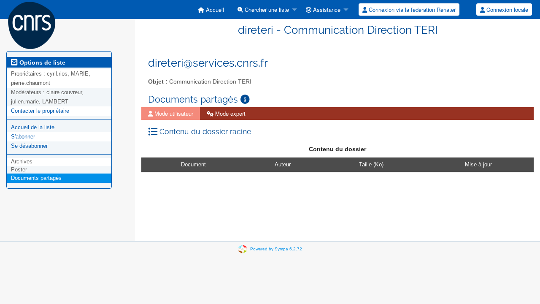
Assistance (325, 9)
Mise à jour (478, 164)
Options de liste (41, 62)
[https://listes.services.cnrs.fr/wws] (31, 25)
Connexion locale (506, 9)
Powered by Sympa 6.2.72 (276, 249)
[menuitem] (211, 9)
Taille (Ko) (371, 164)
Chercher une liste (266, 9)
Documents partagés (36, 178)
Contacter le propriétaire (40, 111)
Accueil (214, 9)
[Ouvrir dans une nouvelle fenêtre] (245, 99)
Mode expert (229, 113)
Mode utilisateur (173, 113)
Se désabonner (29, 146)
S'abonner (23, 136)
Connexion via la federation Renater (411, 9)
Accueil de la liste (32, 127)
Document (193, 164)
